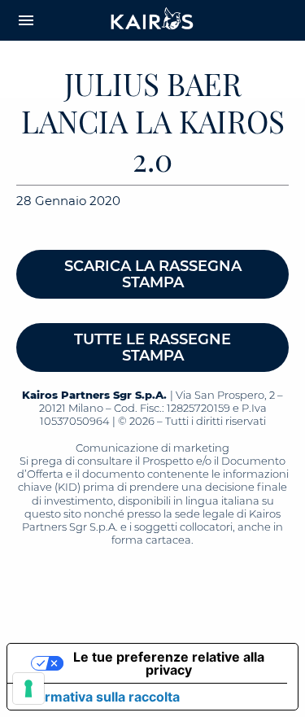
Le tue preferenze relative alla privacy (168, 663)
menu (26, 20)
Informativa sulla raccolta (100, 697)
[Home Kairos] (152, 20)
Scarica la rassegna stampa (153, 274)
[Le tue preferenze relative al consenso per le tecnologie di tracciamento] (28, 688)
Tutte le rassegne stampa (152, 347)
